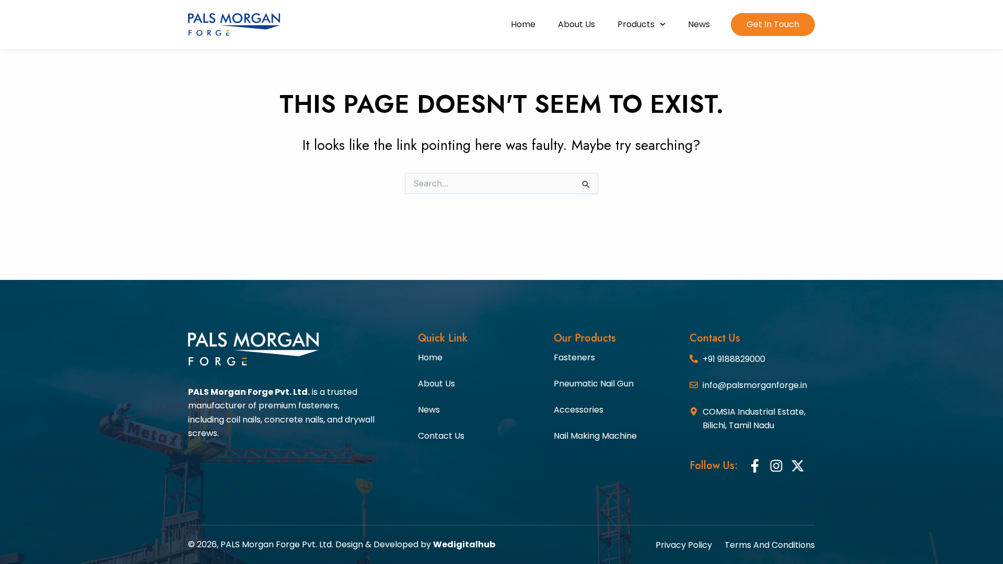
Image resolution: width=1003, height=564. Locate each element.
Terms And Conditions (770, 545)
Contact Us (441, 436)
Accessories (578, 410)
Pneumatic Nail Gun (594, 384)
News (699, 24)
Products (636, 24)
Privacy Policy (684, 545)
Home (523, 24)
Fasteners (574, 357)
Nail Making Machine (595, 436)
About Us (576, 24)
